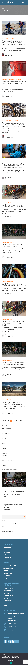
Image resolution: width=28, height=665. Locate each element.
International (6, 575)
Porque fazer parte (8, 550)
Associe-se (6, 552)
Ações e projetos (8, 568)
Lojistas (10, 120)
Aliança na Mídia (7, 578)
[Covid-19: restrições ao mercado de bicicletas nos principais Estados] (14, 308)
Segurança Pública (6, 463)
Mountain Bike (5, 455)
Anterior (4, 420)
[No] (21, 659)
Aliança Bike (8, 94)
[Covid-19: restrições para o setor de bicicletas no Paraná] (14, 231)
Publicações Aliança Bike (12, 79)
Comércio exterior (8, 590)
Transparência (7, 557)
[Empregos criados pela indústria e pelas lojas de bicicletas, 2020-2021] (14, 68)
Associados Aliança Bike (10, 565)
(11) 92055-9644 (12, 627)
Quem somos (7, 547)
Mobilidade (4, 453)
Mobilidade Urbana (8, 595)
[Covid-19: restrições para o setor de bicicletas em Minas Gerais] (14, 192)
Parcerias (4, 528)
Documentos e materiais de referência (10, 523)
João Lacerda (8, 53)
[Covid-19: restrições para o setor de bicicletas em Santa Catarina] (14, 349)
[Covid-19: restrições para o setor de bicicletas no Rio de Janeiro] (14, 389)
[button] (26, 2)
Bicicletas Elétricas (6, 433)
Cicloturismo (4, 438)
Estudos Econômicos (13, 161)
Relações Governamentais (8, 460)
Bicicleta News (5, 38)
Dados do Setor (7, 573)
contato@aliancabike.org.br (15, 630)
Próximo (20, 420)
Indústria (4, 79)
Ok (11, 662)
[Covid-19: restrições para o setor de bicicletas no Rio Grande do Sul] (14, 271)
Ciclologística (12, 38)
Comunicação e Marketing (7, 440)
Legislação (6, 593)
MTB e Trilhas (5, 458)
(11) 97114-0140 (12, 623)
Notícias (12, 202)
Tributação (15, 120)
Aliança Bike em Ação (6, 428)
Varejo (19, 79)
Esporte (3, 443)
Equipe (5, 555)
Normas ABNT (7, 598)
